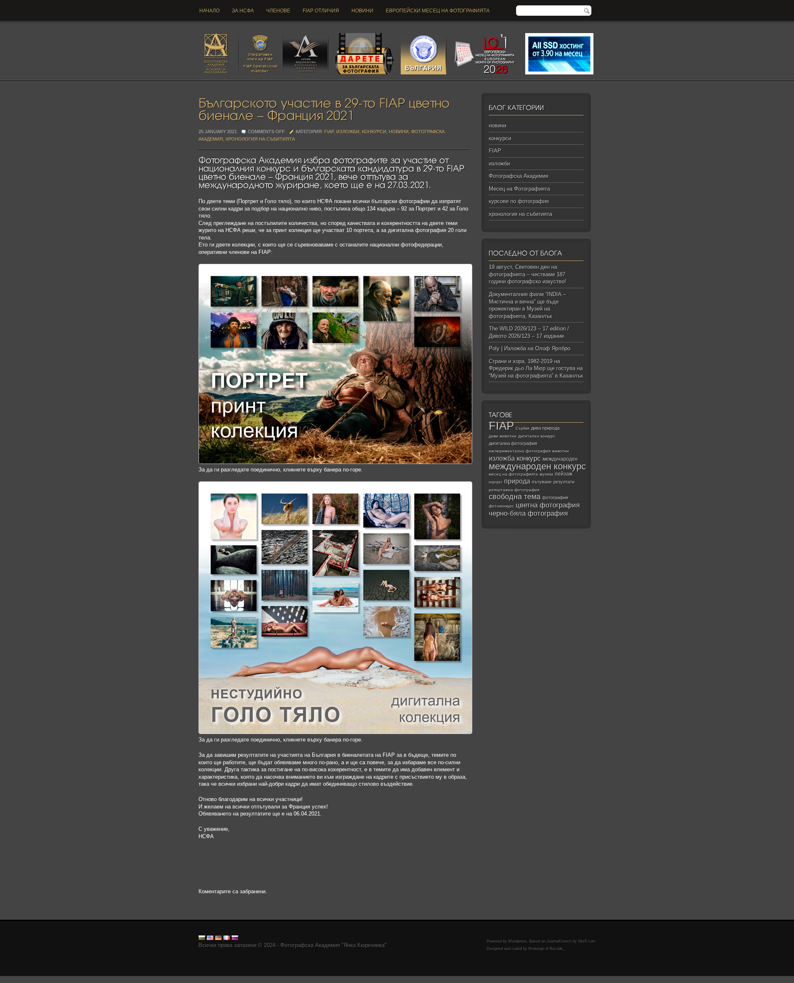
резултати (563, 481)
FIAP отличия (321, 11)
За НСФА (243, 11)
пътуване (542, 481)
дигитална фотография (513, 443)
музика (546, 474)
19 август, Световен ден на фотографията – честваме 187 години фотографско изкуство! (527, 274)
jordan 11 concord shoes (168, 979)
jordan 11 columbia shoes (228, 979)
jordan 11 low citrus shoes (643, 979)
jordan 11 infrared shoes (521, 979)
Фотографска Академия (518, 176)
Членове (278, 11)
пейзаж (563, 474)
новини (362, 11)
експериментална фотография (519, 451)
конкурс (529, 458)
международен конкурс (537, 466)
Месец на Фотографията (519, 189)
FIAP (329, 131)
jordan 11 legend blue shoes (103, 979)
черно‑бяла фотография (528, 513)
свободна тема (514, 497)
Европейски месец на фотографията (438, 11)
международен (560, 459)
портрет (495, 482)
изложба (502, 458)
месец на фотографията (513, 474)
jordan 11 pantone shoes (581, 979)
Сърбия (522, 428)
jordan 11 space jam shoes (347, 979)
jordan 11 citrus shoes (287, 979)
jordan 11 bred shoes (405, 979)
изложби (347, 131)
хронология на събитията (260, 138)
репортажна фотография (514, 490)
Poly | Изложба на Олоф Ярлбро (529, 348)
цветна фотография (548, 505)
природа (517, 481)
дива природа (545, 428)
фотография (555, 497)
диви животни (503, 436)
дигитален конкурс (536, 436)
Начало (209, 11)
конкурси (374, 131)
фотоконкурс (501, 506)
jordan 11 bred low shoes (461, 979)
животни (560, 451)
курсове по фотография (519, 201)
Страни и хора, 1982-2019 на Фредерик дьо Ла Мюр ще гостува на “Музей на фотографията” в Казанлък (536, 368)
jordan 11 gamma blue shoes (34, 979)
